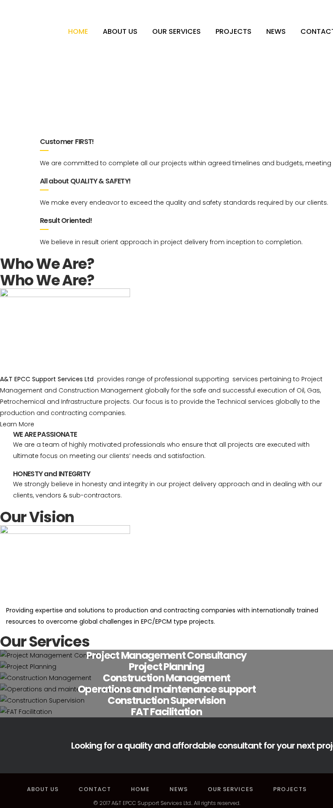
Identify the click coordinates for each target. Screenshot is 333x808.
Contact (94, 789)
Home (140, 789)
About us (43, 789)
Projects (290, 789)
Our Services (230, 789)
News (179, 789)
